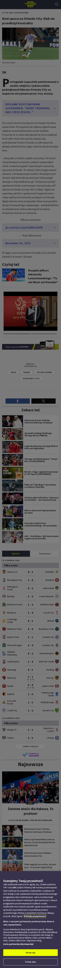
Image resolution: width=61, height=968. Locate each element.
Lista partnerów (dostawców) (18, 944)
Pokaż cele (30, 962)
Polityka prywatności (35, 916)
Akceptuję (30, 952)
